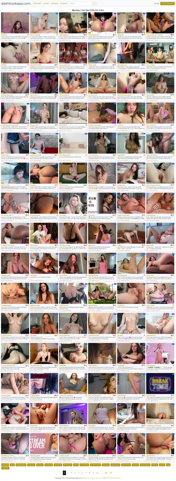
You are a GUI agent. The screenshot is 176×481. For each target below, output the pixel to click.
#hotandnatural (95, 464)
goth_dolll (5, 185)
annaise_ (34, 335)
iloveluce (34, 245)
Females (54, 3)
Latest (46, 3)
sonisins (120, 335)
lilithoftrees (64, 185)
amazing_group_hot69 (10, 125)
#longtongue (115, 464)
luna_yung (93, 95)
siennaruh (34, 95)
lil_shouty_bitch (7, 215)
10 (97, 472)
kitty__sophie (35, 35)
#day (12, 464)
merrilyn (92, 215)
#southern (5, 468)
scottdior (34, 275)
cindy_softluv (64, 95)
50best (4, 425)
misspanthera (6, 305)
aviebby (33, 185)
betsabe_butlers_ (8, 456)
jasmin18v (150, 245)
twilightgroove (36, 155)
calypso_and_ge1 (95, 125)
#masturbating (145, 464)
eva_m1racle (151, 125)
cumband (63, 275)
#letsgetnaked (21, 464)
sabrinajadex (64, 425)
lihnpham (34, 425)
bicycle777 (63, 125)
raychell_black (36, 65)
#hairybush (58, 464)
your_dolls (150, 65)
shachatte (121, 425)
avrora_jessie (6, 395)
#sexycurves (67, 464)
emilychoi (121, 185)
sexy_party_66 (94, 456)
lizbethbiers (93, 365)
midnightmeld (94, 335)
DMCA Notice (111, 478)
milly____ (121, 245)
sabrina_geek (35, 456)
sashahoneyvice (7, 95)
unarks (120, 125)
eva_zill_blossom (95, 395)
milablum (121, 305)
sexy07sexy (93, 305)
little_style (92, 65)
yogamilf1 (121, 155)
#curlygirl (40, 464)
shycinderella (64, 335)
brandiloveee (35, 215)
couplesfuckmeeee (154, 425)
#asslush (154, 464)
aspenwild (150, 95)
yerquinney (93, 185)
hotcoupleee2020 (8, 365)
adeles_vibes (35, 305)
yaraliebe (121, 365)
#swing (162, 464)
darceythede (93, 275)
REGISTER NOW (167, 3)
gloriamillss (151, 456)
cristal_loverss (7, 335)
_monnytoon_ (94, 155)
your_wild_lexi (65, 65)
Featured (37, 3)
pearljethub (151, 335)
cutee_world (64, 456)
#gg (168, 464)
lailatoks (121, 35)
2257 (119, 478)
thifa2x (4, 65)
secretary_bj (122, 65)
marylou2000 (152, 155)
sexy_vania (150, 305)
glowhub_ (5, 155)
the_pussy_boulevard (155, 35)
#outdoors (31, 464)
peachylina (122, 395)
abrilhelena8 (122, 275)
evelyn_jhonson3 (8, 245)
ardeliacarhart (94, 35)
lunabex (121, 456)
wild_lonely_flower (154, 185)
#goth (76, 464)
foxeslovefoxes (36, 365)
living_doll (34, 125)
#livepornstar (126, 464)
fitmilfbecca (151, 215)
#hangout (106, 464)
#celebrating (84, 464)
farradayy (92, 425)
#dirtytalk (5, 464)
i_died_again (35, 395)
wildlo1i (4, 35)
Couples (63, 3)
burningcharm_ (65, 155)
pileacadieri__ (64, 35)
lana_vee (150, 275)
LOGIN (156, 3)
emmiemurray (65, 245)
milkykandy (64, 305)
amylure (92, 245)
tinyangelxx (151, 365)
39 (110, 472)
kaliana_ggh (151, 395)
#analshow (49, 464)
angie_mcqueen (124, 215)
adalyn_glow (6, 275)
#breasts (135, 464)
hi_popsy (63, 215)
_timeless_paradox (66, 395)
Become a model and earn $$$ (94, 478)
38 (105, 472)
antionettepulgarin (125, 95)
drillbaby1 (63, 365)
